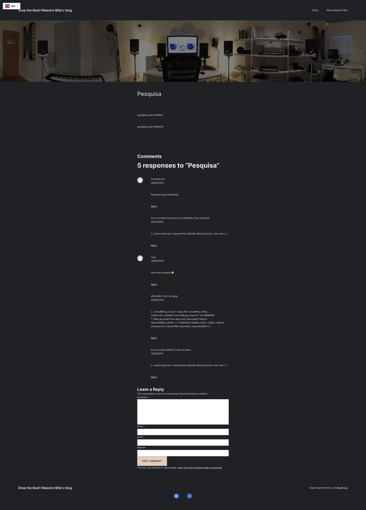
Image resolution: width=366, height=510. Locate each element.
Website (141, 447)
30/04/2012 (157, 260)
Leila (153, 257)
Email (140, 437)
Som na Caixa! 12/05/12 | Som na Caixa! (171, 349)
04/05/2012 (157, 299)
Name (141, 426)
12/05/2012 (157, 353)
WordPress (342, 487)
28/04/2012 (157, 182)
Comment (143, 397)
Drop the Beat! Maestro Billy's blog (45, 10)
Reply (154, 206)
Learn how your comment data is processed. (200, 467)
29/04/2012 (157, 221)
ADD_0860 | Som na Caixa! (164, 296)
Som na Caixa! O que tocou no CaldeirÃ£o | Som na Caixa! (180, 218)
